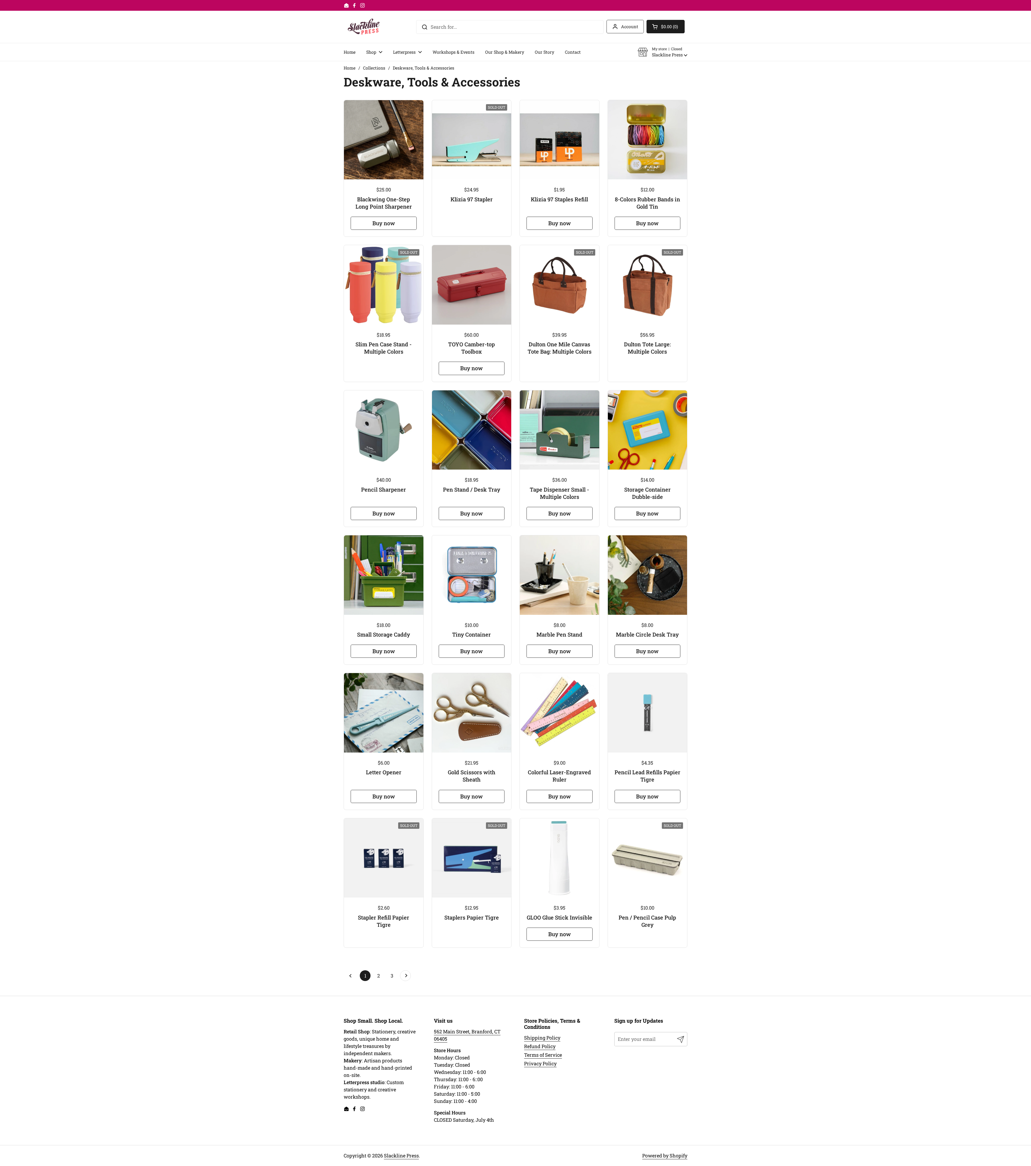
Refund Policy (540, 1046)
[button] (662, 52)
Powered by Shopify (664, 1155)
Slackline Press (401, 1155)
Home (349, 68)
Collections (374, 68)
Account (629, 26)
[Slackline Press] (364, 27)
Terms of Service (543, 1055)
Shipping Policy (542, 1037)
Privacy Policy (540, 1063)
